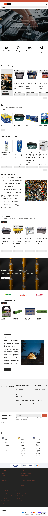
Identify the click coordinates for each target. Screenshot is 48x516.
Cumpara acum (21, 29)
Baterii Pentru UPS (24, 475)
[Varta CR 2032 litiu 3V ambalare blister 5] (6, 146)
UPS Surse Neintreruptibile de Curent (28, 480)
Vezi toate (4, 109)
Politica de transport (5, 500)
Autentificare (3, 510)
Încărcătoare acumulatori (26, 473)
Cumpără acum (5, 278)
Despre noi (3, 483)
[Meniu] (2, 4)
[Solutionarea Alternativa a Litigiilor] (28, 465)
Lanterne (22, 483)
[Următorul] (46, 25)
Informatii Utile (4, 470)
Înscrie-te (7, 369)
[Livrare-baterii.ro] (7, 4)
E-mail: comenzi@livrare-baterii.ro (22, 495)
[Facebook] (1, 508)
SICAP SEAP (3, 475)
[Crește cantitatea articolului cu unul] (24, 94)
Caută (4, 7)
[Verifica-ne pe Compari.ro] (37, 465)
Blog (2, 485)
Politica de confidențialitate (6, 495)
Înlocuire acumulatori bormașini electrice (9, 478)
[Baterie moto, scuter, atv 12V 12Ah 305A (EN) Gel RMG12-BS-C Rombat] (32, 75)
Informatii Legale (4, 490)
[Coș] (46, 4)
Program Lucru (18, 498)
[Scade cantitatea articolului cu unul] (14, 94)
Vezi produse (29, 29)
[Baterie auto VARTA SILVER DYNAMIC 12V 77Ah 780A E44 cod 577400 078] (30, 230)
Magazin (22, 470)
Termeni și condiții (4, 493)
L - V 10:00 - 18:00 (18, 500)
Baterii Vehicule (24, 478)
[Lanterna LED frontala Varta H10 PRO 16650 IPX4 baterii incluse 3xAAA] (19, 146)
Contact (2, 473)
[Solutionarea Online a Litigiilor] (15, 465)
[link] (24, 274)
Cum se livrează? (4, 480)
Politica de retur (4, 498)
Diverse (22, 485)
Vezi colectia (5, 93)
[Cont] (43, 4)
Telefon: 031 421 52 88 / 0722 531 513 (23, 493)
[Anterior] (1, 25)
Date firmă (3, 503)
